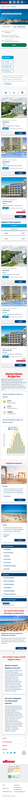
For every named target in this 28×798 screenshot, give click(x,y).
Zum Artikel (21, 648)
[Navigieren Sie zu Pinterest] (11, 752)
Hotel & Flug (14, 229)
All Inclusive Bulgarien (9, 581)
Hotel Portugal (7, 562)
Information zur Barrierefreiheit (18, 788)
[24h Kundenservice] (14, 92)
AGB (3, 785)
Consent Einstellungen (19, 791)
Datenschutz (5, 788)
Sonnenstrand (7, 496)
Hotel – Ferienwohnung (19, 26)
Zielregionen (8, 70)
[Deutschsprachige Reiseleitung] (5, 92)
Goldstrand (6, 534)
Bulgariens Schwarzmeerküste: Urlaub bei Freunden (12, 634)
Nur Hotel (14, 225)
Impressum (16, 785)
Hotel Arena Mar (7, 201)
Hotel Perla (5, 122)
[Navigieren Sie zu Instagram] (7, 752)
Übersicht (7, 57)
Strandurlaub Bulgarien (9, 590)
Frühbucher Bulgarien (9, 584)
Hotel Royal (5, 162)
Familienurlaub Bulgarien (10, 594)
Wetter (7, 61)
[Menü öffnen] (25, 2)
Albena (5, 536)
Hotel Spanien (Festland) (10, 565)
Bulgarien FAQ (7, 66)
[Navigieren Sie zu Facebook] (3, 752)
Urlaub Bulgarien (8, 587)
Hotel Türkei (7, 569)
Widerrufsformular (7, 791)
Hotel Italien (7, 556)
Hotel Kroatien (7, 559)
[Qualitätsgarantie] (22, 92)
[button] (14, 738)
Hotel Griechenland (8, 552)
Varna (4, 525)
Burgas (4, 486)
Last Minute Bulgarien (9, 577)
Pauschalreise (6, 26)
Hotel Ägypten (7, 549)
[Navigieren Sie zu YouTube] (14, 752)
